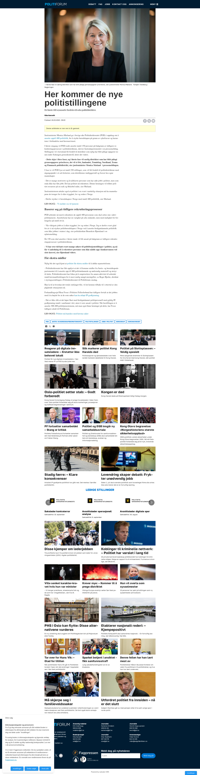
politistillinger (91, 321)
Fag (100, 4)
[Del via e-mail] (153, 120)
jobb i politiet (107, 321)
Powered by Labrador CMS (100, 772)
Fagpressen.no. (11, 760)
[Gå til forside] (65, 4)
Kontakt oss (119, 4)
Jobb (107, 4)
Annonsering (136, 4)
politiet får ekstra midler (77, 263)
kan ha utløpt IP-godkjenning (86, 295)
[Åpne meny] (154, 4)
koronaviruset (134, 321)
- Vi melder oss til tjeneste (67, 203)
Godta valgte (31, 768)
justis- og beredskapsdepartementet (67, 321)
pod (47, 321)
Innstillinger (191, 773)
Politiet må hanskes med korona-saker (72, 313)
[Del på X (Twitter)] (149, 120)
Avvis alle (45, 768)
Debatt (92, 4)
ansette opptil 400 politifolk (56, 138)
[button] (48, 502)
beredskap (120, 321)
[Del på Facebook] (145, 120)
